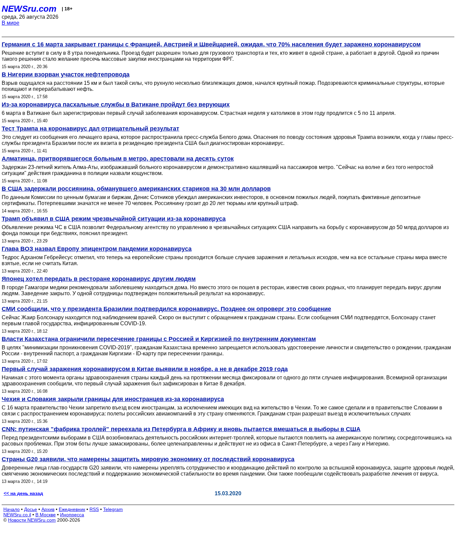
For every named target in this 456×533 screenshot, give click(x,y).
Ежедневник (72, 509)
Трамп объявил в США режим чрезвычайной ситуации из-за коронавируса (114, 218)
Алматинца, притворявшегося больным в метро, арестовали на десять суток (118, 158)
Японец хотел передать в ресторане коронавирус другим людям (99, 279)
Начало (11, 509)
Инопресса (72, 514)
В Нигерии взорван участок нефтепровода (66, 74)
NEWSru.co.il (17, 514)
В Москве (45, 514)
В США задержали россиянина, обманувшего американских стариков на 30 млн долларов (136, 188)
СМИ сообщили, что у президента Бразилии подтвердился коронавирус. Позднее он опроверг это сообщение (166, 309)
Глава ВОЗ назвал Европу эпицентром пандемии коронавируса (97, 248)
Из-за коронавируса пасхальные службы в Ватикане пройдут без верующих (116, 104)
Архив (47, 509)
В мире (10, 23)
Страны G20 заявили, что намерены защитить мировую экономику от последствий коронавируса (148, 459)
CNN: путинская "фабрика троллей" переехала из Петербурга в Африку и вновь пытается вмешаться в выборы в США (181, 429)
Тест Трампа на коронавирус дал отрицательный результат (90, 128)
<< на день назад (23, 493)
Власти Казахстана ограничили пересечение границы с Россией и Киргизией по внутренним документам (159, 339)
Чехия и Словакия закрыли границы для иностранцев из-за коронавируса (113, 399)
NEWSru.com (29, 9)
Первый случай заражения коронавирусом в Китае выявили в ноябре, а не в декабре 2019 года (145, 369)
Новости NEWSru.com (32, 520)
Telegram (113, 509)
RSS (94, 509)
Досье (30, 509)
